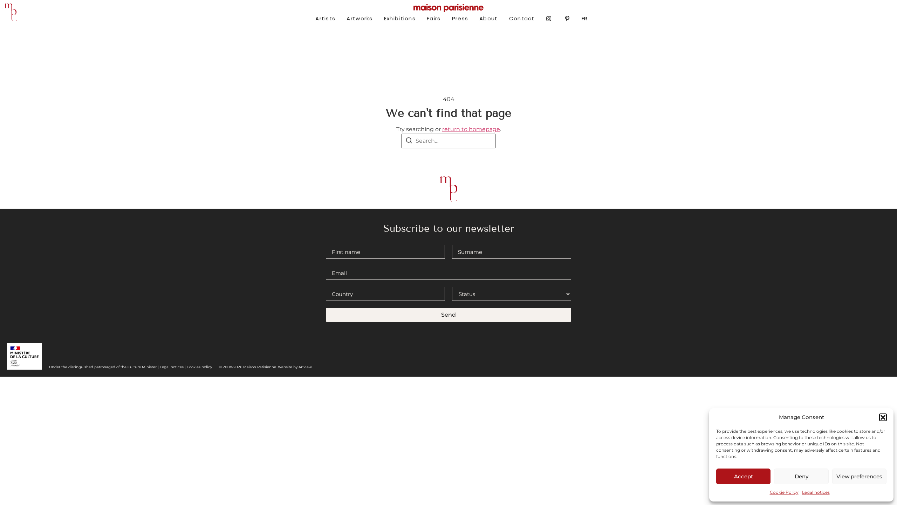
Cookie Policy (784, 492)
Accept (743, 476)
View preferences (859, 476)
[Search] (409, 141)
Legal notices (816, 492)
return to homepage (471, 129)
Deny (801, 476)
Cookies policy (199, 367)
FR (584, 18)
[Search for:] (448, 141)
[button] (882, 417)
